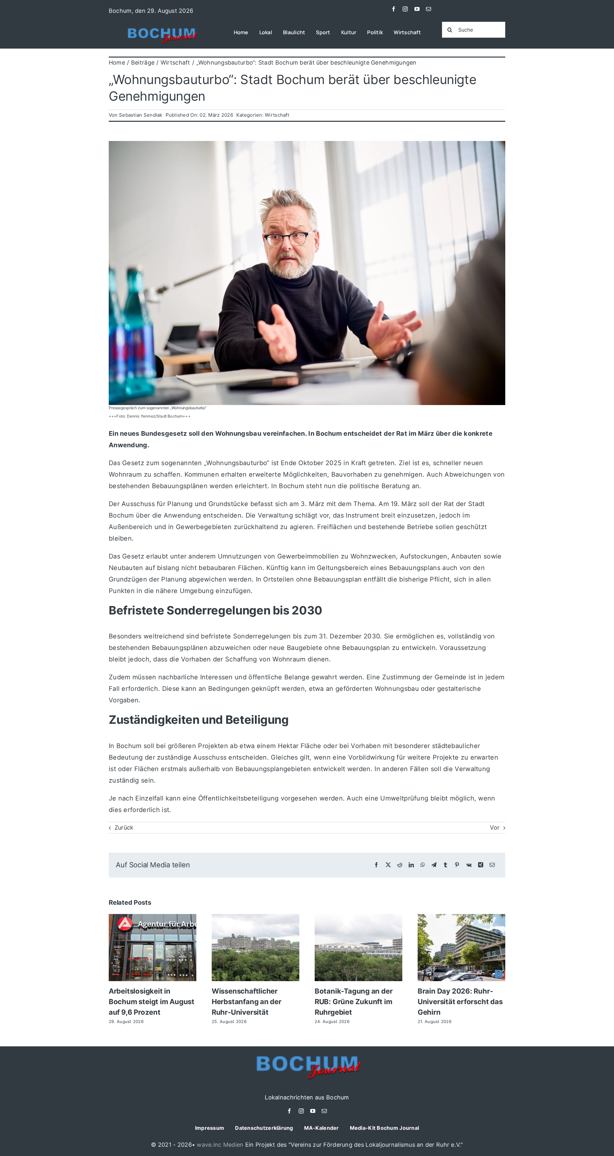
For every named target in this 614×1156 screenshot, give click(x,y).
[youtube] (417, 9)
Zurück (124, 827)
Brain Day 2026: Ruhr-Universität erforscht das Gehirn (460, 1001)
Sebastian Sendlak (140, 115)
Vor (495, 827)
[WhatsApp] (422, 865)
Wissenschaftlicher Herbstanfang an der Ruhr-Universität (246, 1001)
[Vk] (469, 865)
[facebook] (393, 9)
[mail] (428, 9)
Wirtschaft (277, 115)
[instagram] (405, 9)
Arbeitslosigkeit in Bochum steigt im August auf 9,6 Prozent (151, 1001)
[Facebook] (376, 865)
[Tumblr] (445, 865)
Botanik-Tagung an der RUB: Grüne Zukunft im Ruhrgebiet (353, 1001)
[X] (388, 865)
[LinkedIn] (411, 865)
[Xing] (480, 865)
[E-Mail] (492, 865)
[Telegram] (434, 865)
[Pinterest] (457, 865)
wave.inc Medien (220, 1144)
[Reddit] (399, 865)
